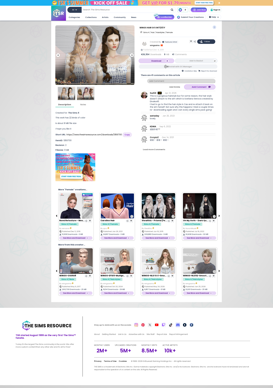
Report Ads (162, 334)
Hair (152, 32)
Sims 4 (146, 32)
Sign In (216, 9)
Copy (127, 134)
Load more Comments (154, 149)
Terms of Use (110, 361)
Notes (83, 104)
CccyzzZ (154, 137)
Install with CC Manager (180, 66)
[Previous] (58, 55)
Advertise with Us (136, 334)
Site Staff (151, 334)
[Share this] (195, 41)
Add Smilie (174, 87)
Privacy (98, 361)
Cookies (123, 361)
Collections (91, 17)
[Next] (132, 55)
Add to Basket (196, 61)
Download (156, 61)
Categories (74, 17)
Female (169, 32)
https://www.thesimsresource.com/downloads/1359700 (94, 134)
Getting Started (109, 334)
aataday (154, 115)
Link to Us (122, 334)
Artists (105, 17)
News (133, 17)
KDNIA (153, 126)
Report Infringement (178, 334)
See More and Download (84, 238)
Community (120, 17)
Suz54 (153, 93)
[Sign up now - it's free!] (75, 167)
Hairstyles (160, 32)
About (97, 334)
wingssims (155, 45)
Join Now (201, 9)
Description (64, 104)
